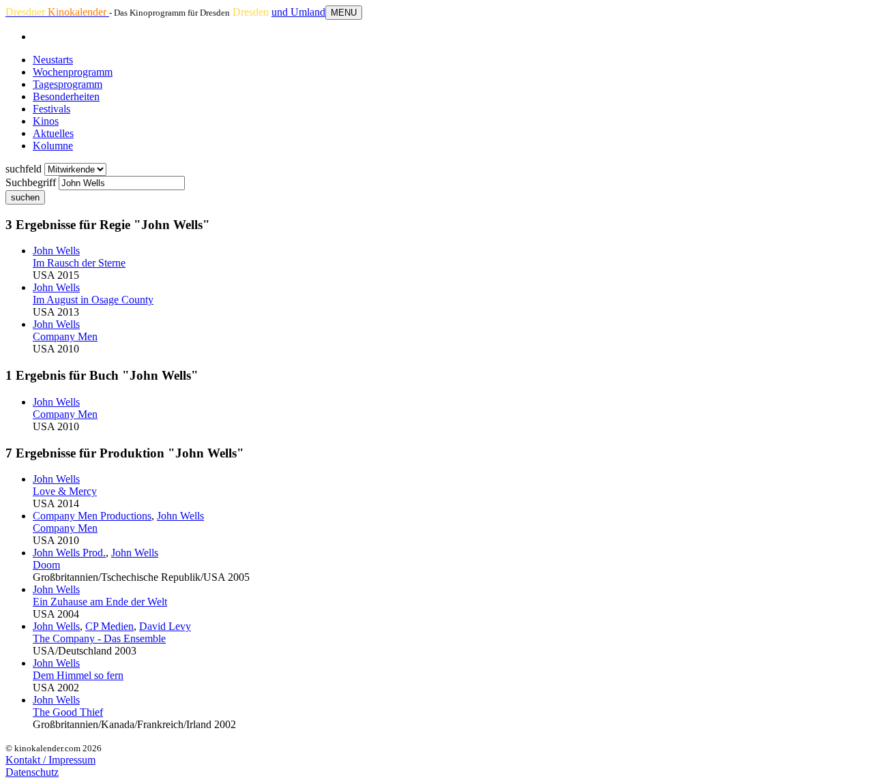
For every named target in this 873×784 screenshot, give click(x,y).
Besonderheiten (66, 96)
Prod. (69, 552)
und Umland (298, 12)
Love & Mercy (65, 491)
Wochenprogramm (73, 72)
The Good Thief (68, 712)
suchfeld (23, 169)
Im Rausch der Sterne (79, 263)
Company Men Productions (92, 516)
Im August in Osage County (93, 299)
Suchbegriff (30, 182)
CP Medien (109, 626)
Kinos (46, 121)
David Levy (165, 626)
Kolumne (53, 145)
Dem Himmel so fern (78, 675)
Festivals (51, 109)
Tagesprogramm (67, 84)
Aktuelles (53, 133)
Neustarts (53, 59)
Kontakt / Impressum (50, 760)
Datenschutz (32, 772)
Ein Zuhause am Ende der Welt (100, 601)
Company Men (65, 336)
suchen (25, 197)
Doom (46, 565)
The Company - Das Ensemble (99, 638)
